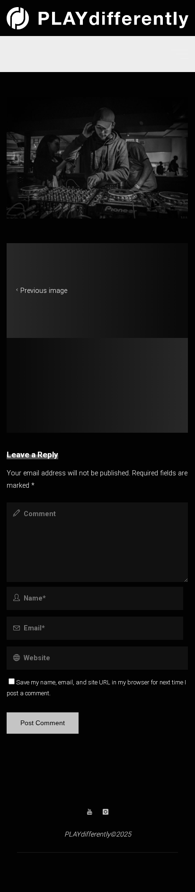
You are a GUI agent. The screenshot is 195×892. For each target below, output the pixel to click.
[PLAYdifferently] (97, 18)
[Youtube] (89, 812)
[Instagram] (105, 812)
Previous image (43, 291)
